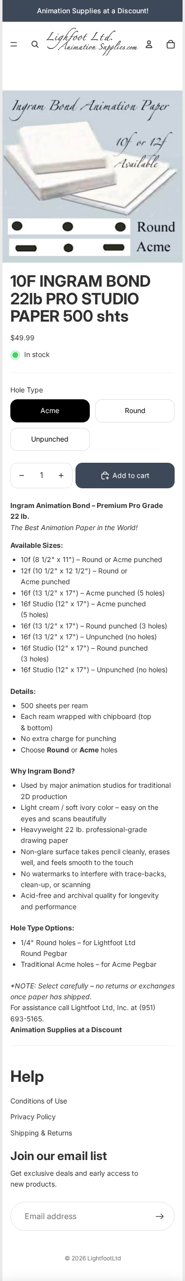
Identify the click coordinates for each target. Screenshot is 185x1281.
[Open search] (35, 44)
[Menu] (13, 44)
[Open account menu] (149, 44)
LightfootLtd (104, 1258)
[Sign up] (159, 1216)
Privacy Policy (33, 1116)
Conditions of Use (38, 1101)
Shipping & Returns (41, 1133)
